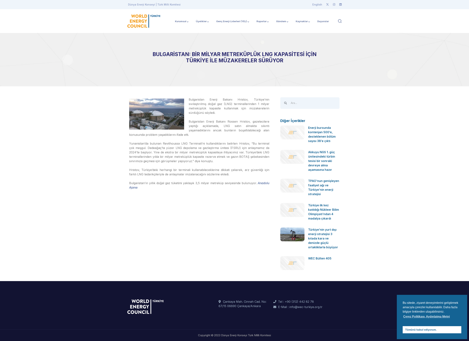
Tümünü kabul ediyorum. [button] (421, 329)
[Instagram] (334, 4)
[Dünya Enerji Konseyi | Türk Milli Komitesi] (143, 21)
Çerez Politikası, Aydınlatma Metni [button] (426, 316)
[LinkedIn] (340, 4)
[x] (327, 4)
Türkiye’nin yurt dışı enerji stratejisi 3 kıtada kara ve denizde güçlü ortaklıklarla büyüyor (323, 238)
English (317, 4)
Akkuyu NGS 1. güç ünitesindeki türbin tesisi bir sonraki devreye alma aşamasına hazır (321, 161)
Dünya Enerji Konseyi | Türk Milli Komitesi (154, 4)
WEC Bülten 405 (319, 258)
